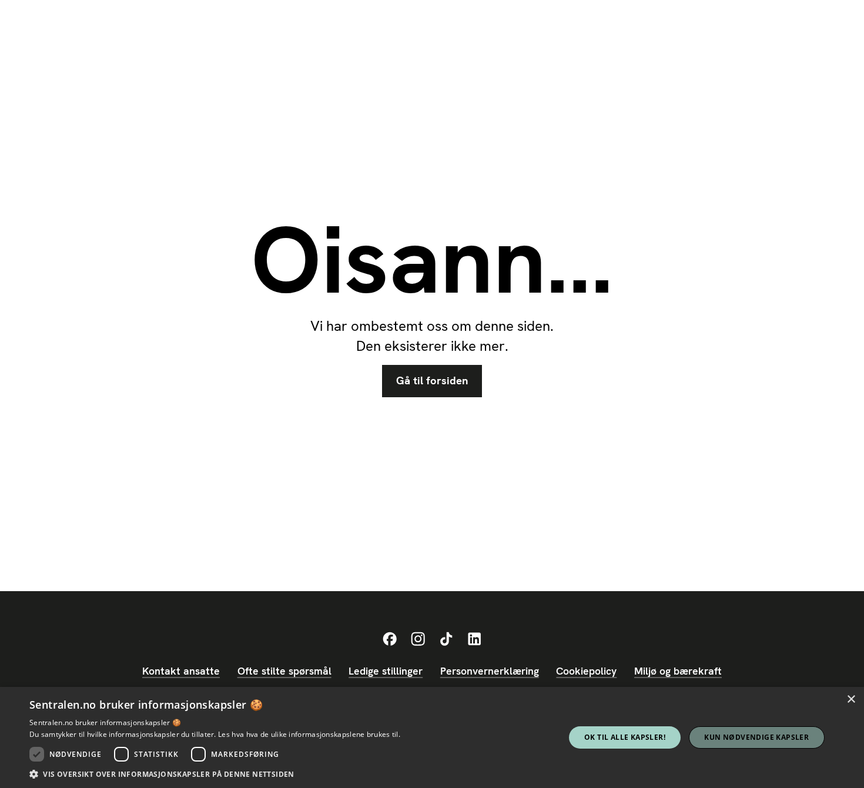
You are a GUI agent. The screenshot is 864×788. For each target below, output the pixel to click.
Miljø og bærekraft (678, 671)
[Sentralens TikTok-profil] (446, 639)
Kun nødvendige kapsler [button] (756, 737)
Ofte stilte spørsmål (284, 671)
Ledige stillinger (386, 671)
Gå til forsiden (432, 381)
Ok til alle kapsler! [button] (624, 737)
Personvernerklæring (489, 671)
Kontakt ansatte (181, 671)
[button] (214, 773)
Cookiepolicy (586, 671)
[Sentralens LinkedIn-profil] (474, 639)
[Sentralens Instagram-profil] (418, 639)
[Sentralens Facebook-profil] (390, 639)
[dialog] (432, 737)
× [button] (850, 699)
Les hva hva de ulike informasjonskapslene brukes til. (309, 734)
